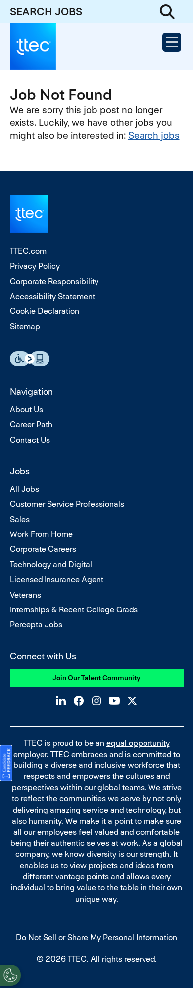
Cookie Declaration (44, 311)
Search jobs (154, 135)
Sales (20, 519)
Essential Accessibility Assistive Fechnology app (29, 358)
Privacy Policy (35, 266)
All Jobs (24, 489)
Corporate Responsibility (54, 281)
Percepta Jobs (36, 624)
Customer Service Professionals (67, 504)
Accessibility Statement (52, 296)
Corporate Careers (43, 549)
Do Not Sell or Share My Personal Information (96, 937)
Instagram (96, 700)
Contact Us (30, 440)
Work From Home (41, 534)
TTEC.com (28, 251)
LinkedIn (60, 700)
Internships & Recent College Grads (74, 610)
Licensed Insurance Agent (56, 579)
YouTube (114, 700)
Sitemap (25, 326)
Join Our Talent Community (96, 677)
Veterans (25, 595)
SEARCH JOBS (46, 11)
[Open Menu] (171, 42)
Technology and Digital (51, 564)
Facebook (78, 700)
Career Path (31, 424)
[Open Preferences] (10, 975)
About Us (26, 409)
